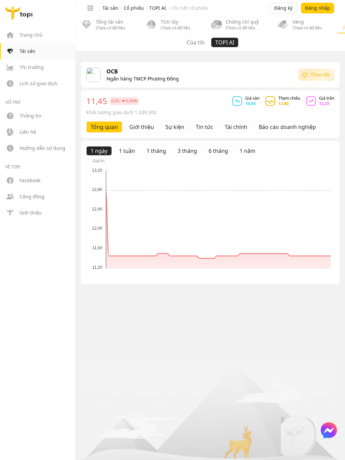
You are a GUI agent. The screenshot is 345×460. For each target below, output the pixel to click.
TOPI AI (224, 42)
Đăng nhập (317, 8)
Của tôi (196, 42)
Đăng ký (283, 8)
